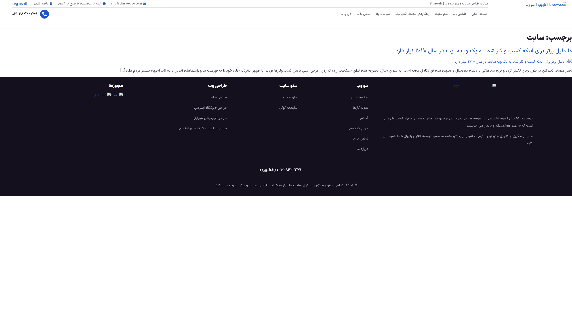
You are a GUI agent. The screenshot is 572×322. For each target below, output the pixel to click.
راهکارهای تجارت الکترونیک (412, 14)
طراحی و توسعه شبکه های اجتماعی (202, 128)
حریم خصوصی (357, 128)
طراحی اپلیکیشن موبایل (210, 118)
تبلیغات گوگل (288, 107)
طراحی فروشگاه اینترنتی (210, 107)
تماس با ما (364, 14)
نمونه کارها (383, 14)
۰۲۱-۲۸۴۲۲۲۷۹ (24, 14)
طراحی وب (459, 14)
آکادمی (363, 118)
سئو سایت (441, 14)
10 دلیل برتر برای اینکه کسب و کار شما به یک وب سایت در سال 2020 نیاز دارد (483, 51)
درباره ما (346, 14)
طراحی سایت (217, 97)
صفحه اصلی (480, 14)
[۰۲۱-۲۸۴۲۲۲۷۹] (44, 14)
